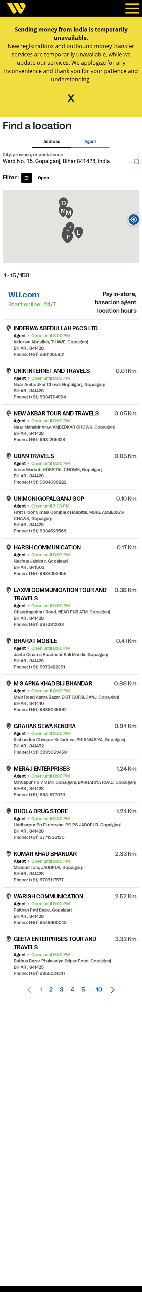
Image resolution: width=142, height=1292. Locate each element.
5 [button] (83, 990)
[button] (111, 989)
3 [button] (61, 990)
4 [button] (72, 990)
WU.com (23, 294)
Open (43, 178)
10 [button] (99, 990)
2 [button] (51, 990)
